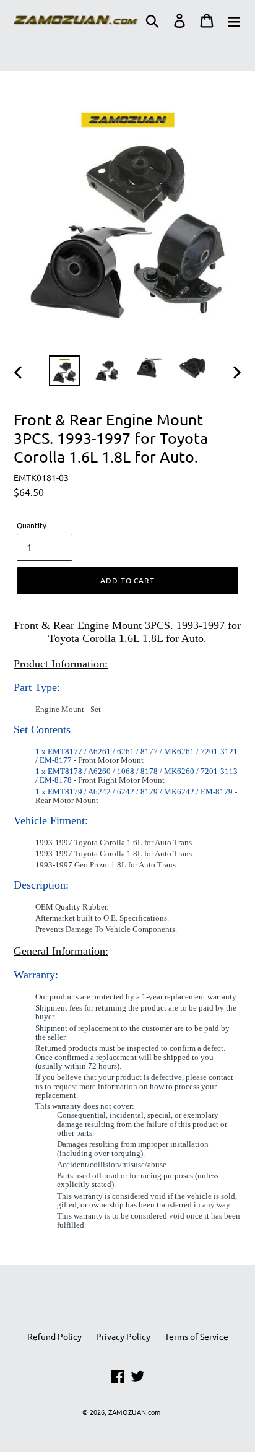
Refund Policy (54, 1336)
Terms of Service (196, 1336)
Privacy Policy (123, 1336)
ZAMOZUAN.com (134, 1412)
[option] (64, 370)
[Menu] (234, 20)
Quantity (31, 525)
